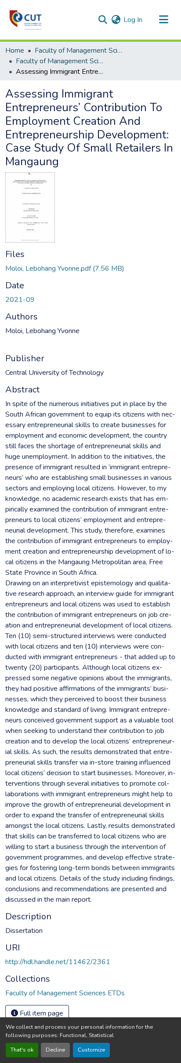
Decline (55, 1050)
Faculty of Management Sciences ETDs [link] (60, 61)
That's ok (22, 1050)
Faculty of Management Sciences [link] (79, 50)
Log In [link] (132, 20)
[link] (90, 268)
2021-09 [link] (20, 300)
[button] (25, 20)
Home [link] (14, 50)
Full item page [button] (40, 1013)
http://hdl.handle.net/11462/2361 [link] (57, 962)
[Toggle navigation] (163, 19)
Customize (91, 1050)
